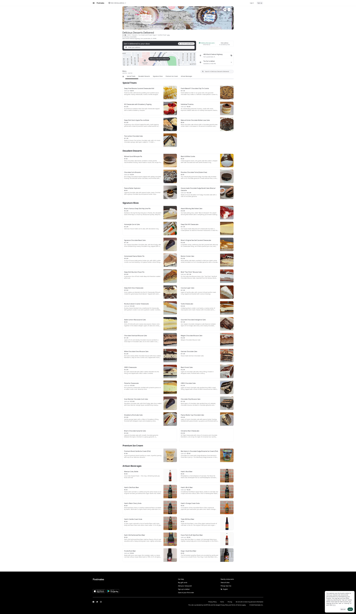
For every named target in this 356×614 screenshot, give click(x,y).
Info (168, 35)
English (225, 589)
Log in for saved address (187, 43)
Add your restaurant (185, 586)
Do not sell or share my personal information (249, 602)
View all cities (225, 582)
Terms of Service (237, 605)
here (334, 605)
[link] (225, 9)
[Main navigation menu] (93, 3)
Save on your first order (186, 592)
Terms (222, 602)
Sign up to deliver (184, 589)
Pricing (230, 602)
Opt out (343, 609)
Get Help (181, 579)
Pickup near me (226, 586)
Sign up (259, 3)
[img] (159, 59)
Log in (252, 3)
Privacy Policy (212, 602)
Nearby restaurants (227, 579)
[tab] (131, 76)
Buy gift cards (182, 582)
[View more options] (229, 9)
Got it (350, 609)
